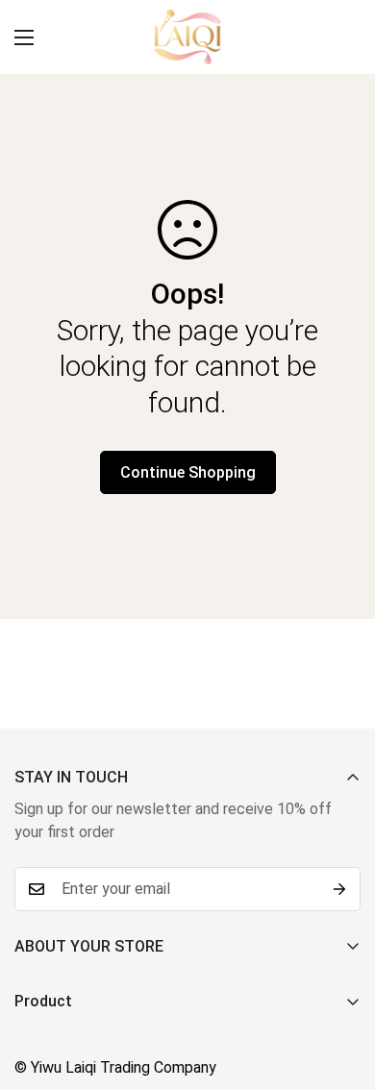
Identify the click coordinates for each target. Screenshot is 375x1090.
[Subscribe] (339, 889)
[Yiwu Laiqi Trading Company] (187, 37)
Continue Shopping (188, 472)
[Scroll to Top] (340, 988)
